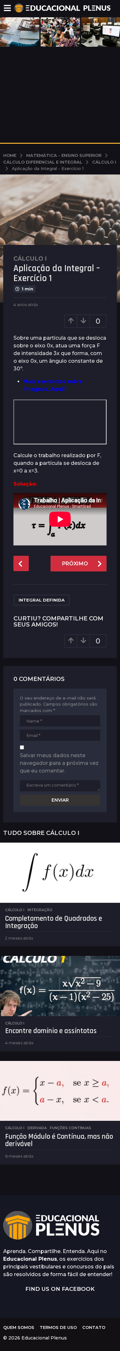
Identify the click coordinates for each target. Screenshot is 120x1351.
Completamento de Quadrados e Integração (53, 922)
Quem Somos (18, 1327)
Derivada (37, 1128)
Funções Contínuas (70, 1128)
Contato (93, 1327)
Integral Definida (42, 600)
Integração (40, 910)
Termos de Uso (58, 1327)
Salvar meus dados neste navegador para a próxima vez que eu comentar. (59, 763)
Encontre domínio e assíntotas (51, 1031)
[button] (7, 8)
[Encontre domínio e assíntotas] (60, 986)
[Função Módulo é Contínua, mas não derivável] (60, 1091)
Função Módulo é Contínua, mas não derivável (59, 1140)
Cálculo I (30, 258)
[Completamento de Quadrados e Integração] (60, 873)
